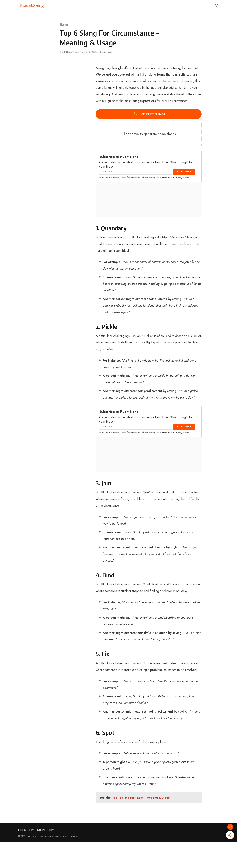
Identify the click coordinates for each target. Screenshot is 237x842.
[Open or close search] (216, 5)
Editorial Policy (45, 830)
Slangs (64, 24)
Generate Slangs (153, 114)
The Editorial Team (70, 52)
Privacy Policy (26, 830)
